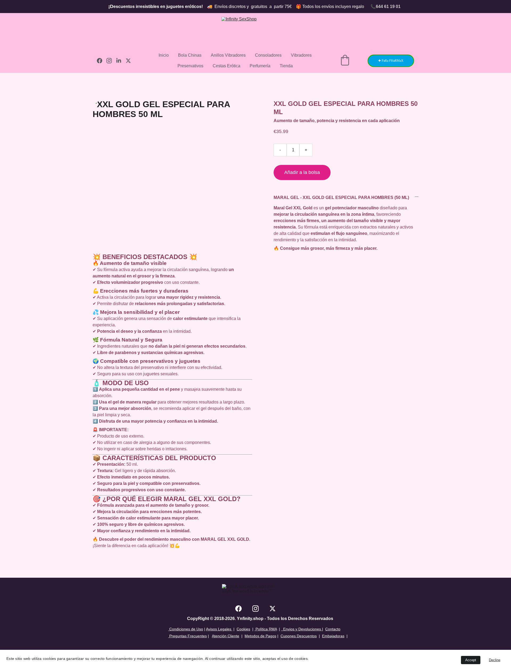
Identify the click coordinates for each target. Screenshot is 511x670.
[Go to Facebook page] (101, 60)
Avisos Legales (219, 629)
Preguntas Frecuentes (187, 636)
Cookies (243, 629)
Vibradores (301, 55)
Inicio (164, 55)
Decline (494, 660)
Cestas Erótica (226, 66)
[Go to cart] (345, 61)
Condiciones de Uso (185, 629)
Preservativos (190, 66)
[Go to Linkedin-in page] (121, 60)
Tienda (286, 66)
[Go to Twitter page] (128, 60)
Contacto (332, 629)
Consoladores (268, 55)
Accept (470, 660)
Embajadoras (333, 636)
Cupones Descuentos (299, 636)
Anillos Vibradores (228, 55)
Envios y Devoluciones (301, 629)
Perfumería (260, 66)
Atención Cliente (225, 636)
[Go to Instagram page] (111, 60)
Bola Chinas (189, 55)
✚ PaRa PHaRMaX (390, 61)
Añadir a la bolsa (302, 172)
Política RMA (265, 629)
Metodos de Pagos (260, 636)
